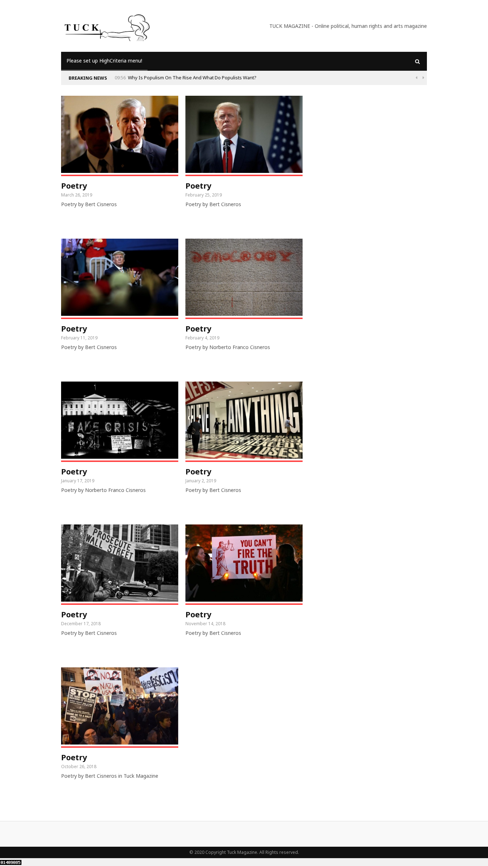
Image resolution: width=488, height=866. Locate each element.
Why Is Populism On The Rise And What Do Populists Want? (192, 77)
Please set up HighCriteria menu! (104, 60)
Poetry (74, 185)
